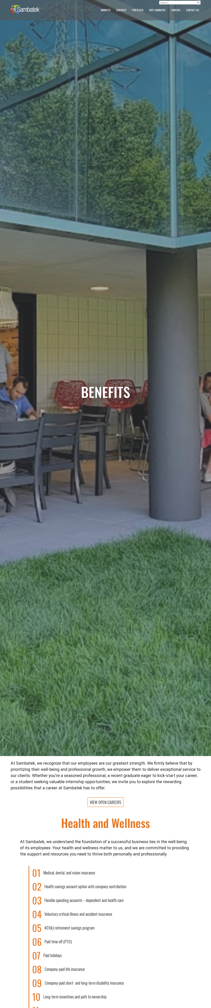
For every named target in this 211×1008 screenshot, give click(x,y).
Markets (106, 10)
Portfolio (137, 10)
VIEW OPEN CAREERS (105, 802)
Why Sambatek (157, 10)
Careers (175, 10)
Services (121, 10)
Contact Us (192, 10)
